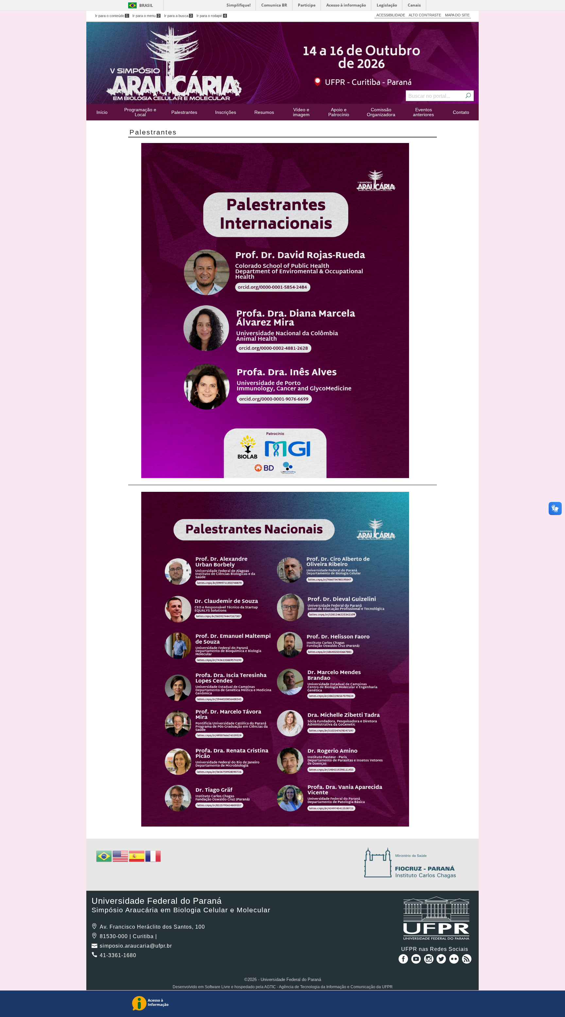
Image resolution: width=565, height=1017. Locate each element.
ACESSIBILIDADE (390, 15)
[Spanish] (137, 855)
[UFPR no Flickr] (454, 961)
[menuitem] (102, 112)
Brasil (146, 5)
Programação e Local (140, 112)
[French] (153, 855)
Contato (461, 112)
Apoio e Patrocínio (338, 112)
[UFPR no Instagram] (429, 961)
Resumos (264, 112)
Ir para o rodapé (211, 16)
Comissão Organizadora (381, 112)
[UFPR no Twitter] (442, 961)
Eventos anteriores (423, 112)
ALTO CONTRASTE (425, 15)
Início (102, 112)
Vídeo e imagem (301, 112)
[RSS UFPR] (466, 961)
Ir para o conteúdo (111, 16)
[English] (120, 855)
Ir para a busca (178, 16)
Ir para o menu (146, 16)
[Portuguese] (104, 855)
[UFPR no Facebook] (402, 961)
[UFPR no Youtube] (416, 961)
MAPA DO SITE (457, 15)
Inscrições (225, 112)
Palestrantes (184, 112)
